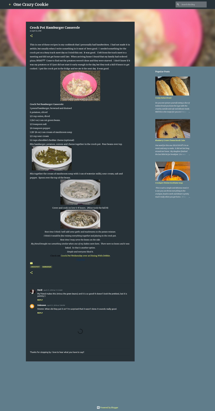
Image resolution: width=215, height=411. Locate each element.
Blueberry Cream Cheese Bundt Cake (170, 140)
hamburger (46, 267)
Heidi (39, 290)
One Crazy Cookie (30, 4)
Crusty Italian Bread (163, 98)
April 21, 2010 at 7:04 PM (56, 305)
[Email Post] (31, 264)
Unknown (41, 305)
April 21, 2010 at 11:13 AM (52, 290)
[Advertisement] (80, 382)
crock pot (35, 267)
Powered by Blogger (109, 407)
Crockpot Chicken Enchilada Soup (169, 183)
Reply (40, 300)
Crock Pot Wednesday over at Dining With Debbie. (85, 255)
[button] (31, 36)
